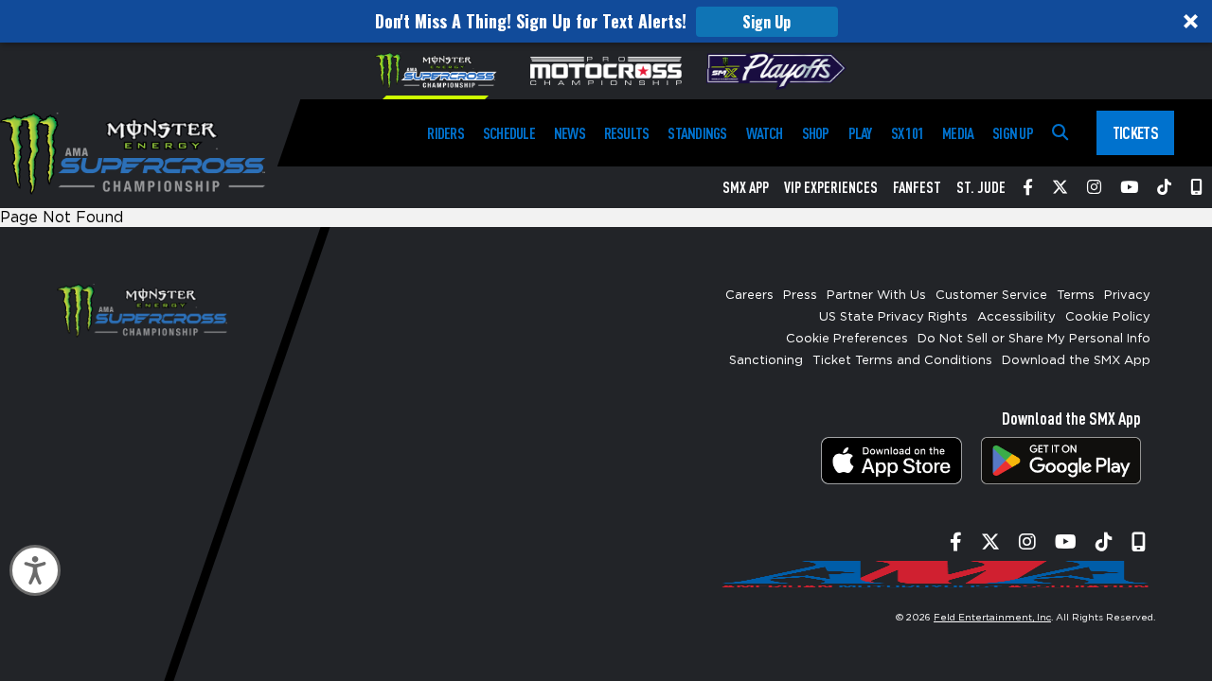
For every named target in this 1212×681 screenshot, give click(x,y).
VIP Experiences (831, 187)
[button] (606, 21)
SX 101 (907, 133)
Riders (445, 133)
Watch (764, 133)
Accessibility (1016, 317)
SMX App (745, 187)
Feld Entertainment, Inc (992, 617)
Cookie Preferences (847, 339)
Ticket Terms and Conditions (902, 361)
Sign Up (766, 21)
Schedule (509, 133)
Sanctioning (766, 361)
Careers (749, 295)
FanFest (917, 187)
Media (957, 133)
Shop (815, 133)
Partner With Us (876, 295)
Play (860, 133)
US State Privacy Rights (893, 317)
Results (627, 133)
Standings (697, 133)
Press (800, 295)
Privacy (1127, 295)
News (569, 133)
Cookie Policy (1107, 317)
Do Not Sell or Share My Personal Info (1034, 339)
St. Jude (981, 187)
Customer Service (991, 295)
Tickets (1135, 132)
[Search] (1060, 132)
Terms (1076, 295)
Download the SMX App (1076, 361)
